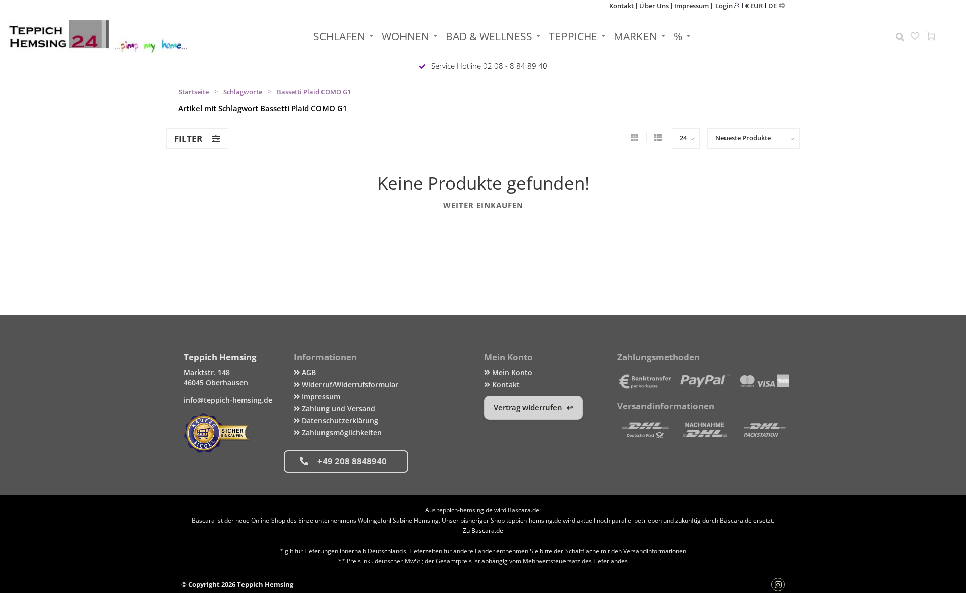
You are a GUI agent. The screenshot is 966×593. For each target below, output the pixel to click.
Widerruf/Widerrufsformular (349, 384)
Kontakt (621, 5)
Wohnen (405, 36)
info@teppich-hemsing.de (228, 400)
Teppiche (573, 36)
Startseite (194, 91)
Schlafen (339, 36)
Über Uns (654, 5)
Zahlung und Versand (337, 408)
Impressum (691, 5)
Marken (635, 36)
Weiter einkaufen (483, 205)
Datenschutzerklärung (339, 420)
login (724, 5)
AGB (308, 372)
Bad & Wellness (489, 36)
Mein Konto (511, 372)
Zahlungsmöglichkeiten (341, 432)
